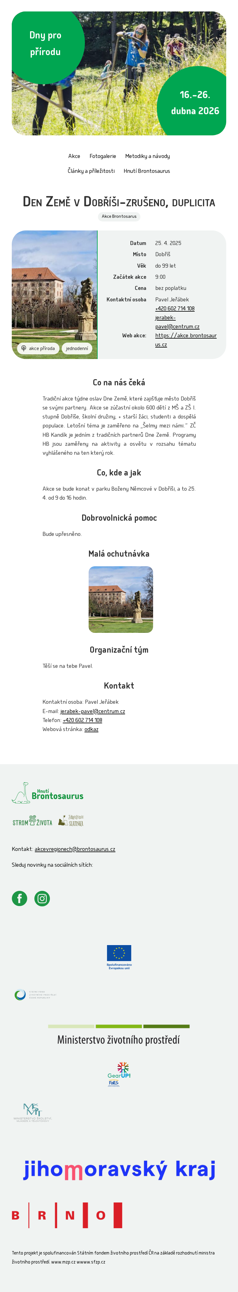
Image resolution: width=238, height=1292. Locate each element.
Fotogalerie (103, 157)
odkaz (92, 730)
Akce (74, 157)
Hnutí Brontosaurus (147, 172)
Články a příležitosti (91, 172)
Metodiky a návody (147, 157)
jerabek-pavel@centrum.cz (92, 712)
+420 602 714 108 (175, 309)
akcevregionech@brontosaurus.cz (75, 850)
